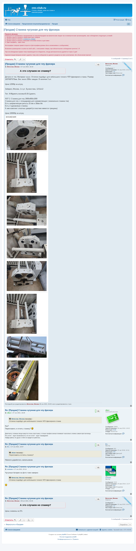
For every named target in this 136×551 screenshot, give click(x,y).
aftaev (107, 410)
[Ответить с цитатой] (98, 64)
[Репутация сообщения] (95, 64)
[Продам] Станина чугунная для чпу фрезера (32, 29)
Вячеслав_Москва (111, 63)
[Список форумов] (18, 10)
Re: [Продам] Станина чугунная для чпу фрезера (29, 410)
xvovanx (108, 477)
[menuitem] (7, 19)
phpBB (63, 534)
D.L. (106, 444)
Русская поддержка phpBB (68, 537)
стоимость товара (29, 39)
